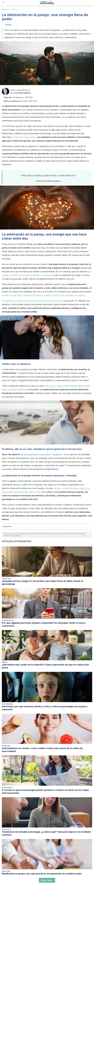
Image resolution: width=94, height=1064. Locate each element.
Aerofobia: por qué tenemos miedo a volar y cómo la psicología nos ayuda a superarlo (44, 708)
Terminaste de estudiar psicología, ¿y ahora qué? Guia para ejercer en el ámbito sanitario (46, 833)
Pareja (14, 9)
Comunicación (8, 620)
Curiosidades (7, 704)
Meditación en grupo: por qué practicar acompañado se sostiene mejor (42, 873)
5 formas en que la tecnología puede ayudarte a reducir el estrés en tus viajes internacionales (45, 791)
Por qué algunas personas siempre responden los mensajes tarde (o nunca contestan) (43, 624)
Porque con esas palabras (24, 137)
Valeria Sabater (24, 93)
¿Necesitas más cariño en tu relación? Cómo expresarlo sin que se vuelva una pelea (45, 666)
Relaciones (6, 9)
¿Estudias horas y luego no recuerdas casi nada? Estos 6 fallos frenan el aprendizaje (42, 582)
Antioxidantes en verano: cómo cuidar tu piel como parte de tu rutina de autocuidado (42, 750)
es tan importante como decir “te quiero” (42, 454)
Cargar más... (47, 880)
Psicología (6, 578)
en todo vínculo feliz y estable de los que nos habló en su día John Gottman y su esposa (43, 295)
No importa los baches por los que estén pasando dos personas (32, 301)
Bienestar (6, 746)
